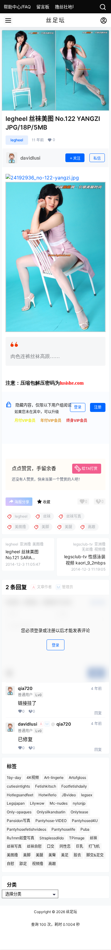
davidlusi (27, 724)
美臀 (52, 855)
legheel (16, 140)
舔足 (23, 863)
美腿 (39, 855)
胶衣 (77, 855)
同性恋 (65, 846)
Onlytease (79, 812)
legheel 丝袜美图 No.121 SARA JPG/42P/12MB (22, 557)
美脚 (27, 855)
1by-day (14, 777)
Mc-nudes (59, 803)
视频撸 (37, 863)
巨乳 (79, 846)
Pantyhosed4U (85, 820)
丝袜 (93, 838)
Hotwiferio (47, 795)
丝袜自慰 (34, 846)
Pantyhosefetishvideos (26, 829)
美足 (64, 855)
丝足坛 (71, 911)
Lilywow (37, 803)
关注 (76, 158)
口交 (50, 846)
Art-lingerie (54, 777)
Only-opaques (19, 812)
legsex (86, 795)
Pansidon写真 (18, 820)
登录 (77, 407)
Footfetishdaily (74, 786)
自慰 (10, 863)
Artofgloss (77, 777)
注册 (97, 407)
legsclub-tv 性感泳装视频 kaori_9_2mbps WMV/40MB (84, 562)
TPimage (76, 838)
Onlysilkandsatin (51, 812)
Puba (84, 829)
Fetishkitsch (45, 786)
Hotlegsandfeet (20, 795)
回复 (98, 713)
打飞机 (94, 846)
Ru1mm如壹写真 (20, 838)
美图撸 (12, 855)
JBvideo (69, 795)
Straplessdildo (51, 838)
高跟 (52, 863)
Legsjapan (16, 803)
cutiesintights (18, 786)
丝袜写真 (14, 846)
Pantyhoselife (63, 829)
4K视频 (33, 777)
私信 (97, 158)
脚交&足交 (95, 855)
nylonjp (79, 803)
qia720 (25, 688)
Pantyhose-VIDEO (51, 820)
